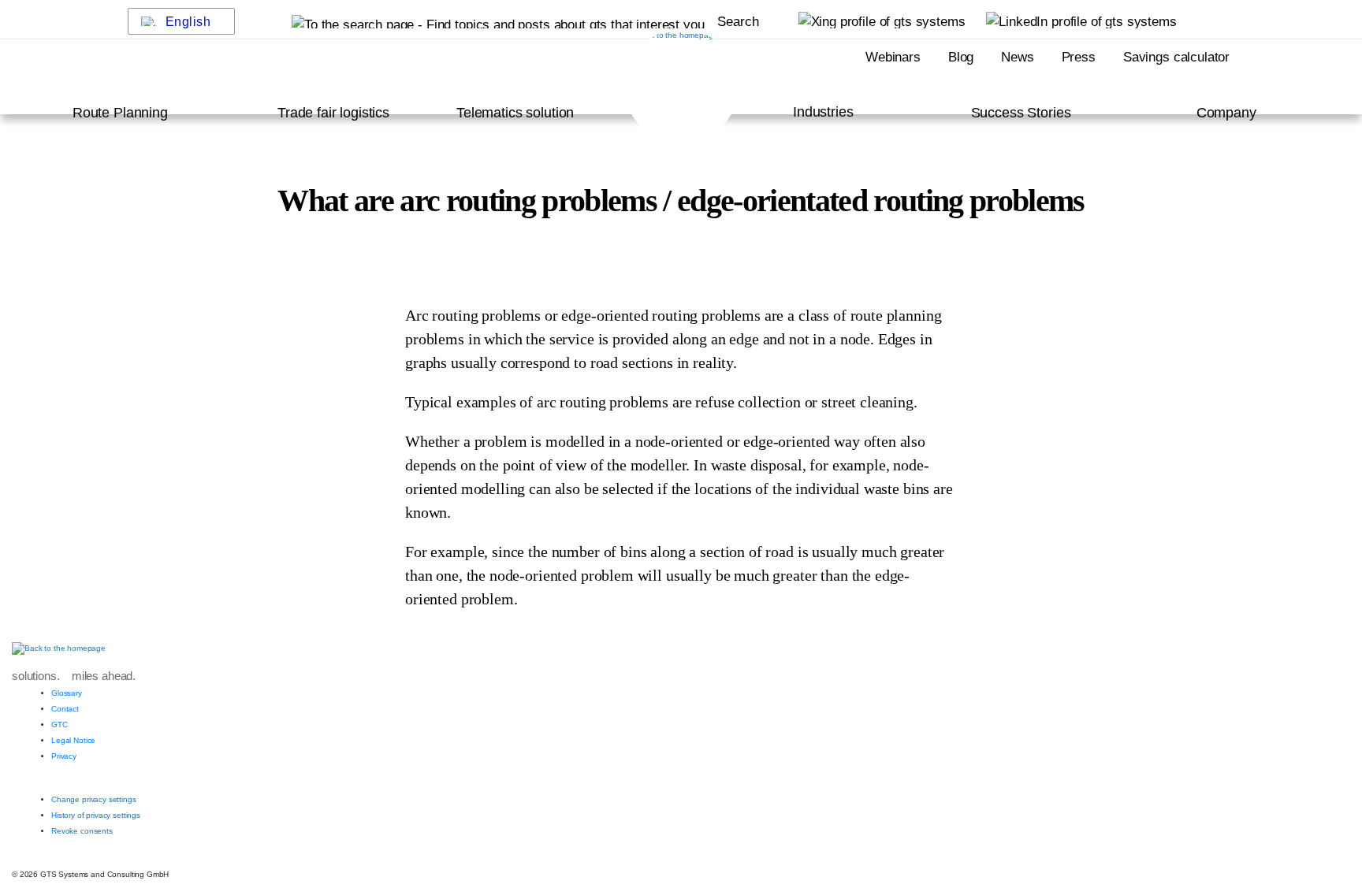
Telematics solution (515, 113)
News (1017, 57)
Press (1079, 57)
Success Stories (1021, 113)
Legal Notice (73, 740)
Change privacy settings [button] (93, 799)
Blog (960, 57)
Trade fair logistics (333, 113)
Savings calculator (1176, 57)
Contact (65, 708)
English (188, 21)
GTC (59, 724)
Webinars (893, 57)
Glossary (66, 693)
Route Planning (120, 113)
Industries (823, 112)
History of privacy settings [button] (95, 815)
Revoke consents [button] (82, 831)
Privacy (63, 756)
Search (737, 21)
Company (1226, 113)
